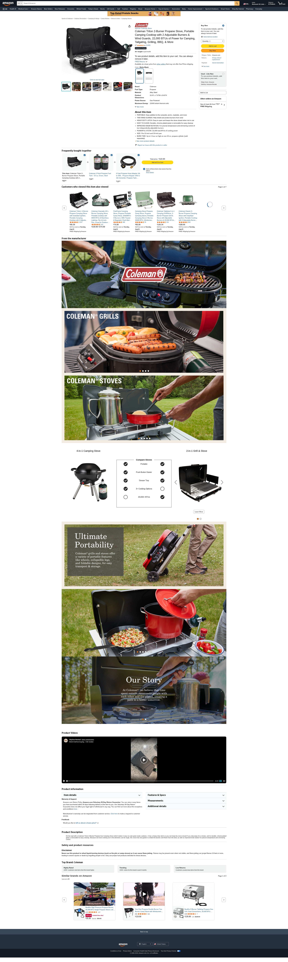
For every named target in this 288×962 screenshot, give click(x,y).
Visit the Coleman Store (143, 28)
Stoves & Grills (115, 18)
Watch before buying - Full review (81, 742)
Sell (118, 9)
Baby (184, 9)
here (75, 809)
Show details (150, 172)
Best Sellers (48, 9)
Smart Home (225, 9)
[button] (5, 9)
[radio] (66, 86)
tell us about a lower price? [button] (86, 823)
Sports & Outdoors (211, 9)
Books (102, 9)
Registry (133, 9)
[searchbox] (128, 3)
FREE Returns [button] (140, 61)
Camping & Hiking (93, 18)
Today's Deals (93, 9)
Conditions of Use (115, 951)
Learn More (199, 512)
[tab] (140, 371)
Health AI (13, 9)
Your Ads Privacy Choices (168, 951)
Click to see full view (97, 80)
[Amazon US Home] (123, 945)
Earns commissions (88, 739)
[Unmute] (224, 781)
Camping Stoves (127, 18)
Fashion (125, 9)
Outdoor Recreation (80, 18)
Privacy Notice (127, 951)
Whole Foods (81, 9)
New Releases (60, 9)
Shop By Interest (238, 9)
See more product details (145, 141)
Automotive (176, 9)
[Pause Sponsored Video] (112, 899)
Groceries (70, 9)
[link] (101, 162)
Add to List (204, 92)
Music (140, 9)
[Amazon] (8, 3)
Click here (114, 814)
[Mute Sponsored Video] (112, 903)
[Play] (63, 781)
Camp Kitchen (105, 18)
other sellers (161, 64)
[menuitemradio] (220, 781)
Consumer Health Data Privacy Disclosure (146, 951)
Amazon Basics (36, 9)
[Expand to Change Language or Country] (150, 944)
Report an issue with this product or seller (152, 145)
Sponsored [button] (65, 879)
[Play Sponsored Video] (144, 894)
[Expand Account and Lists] (265, 4)
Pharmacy (249, 9)
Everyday (258, 9)
